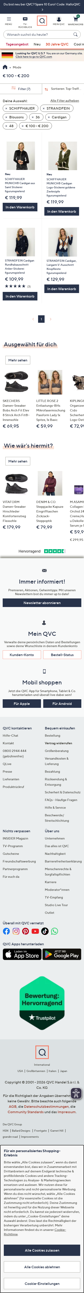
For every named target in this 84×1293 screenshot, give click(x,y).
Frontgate (40, 1130)
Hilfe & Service (55, 807)
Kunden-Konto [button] (22, 654)
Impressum (67, 1112)
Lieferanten (11, 779)
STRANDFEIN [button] (58, 108)
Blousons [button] (16, 117)
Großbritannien (35, 1071)
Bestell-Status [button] (62, 654)
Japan (63, 1071)
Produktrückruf (13, 787)
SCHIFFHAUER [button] (22, 108)
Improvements (30, 1136)
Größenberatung (57, 751)
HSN (6, 1130)
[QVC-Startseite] (5, 67)
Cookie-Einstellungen (42, 1283)
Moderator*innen (57, 889)
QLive (7, 764)
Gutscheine (11, 853)
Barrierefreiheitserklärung (63, 861)
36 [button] (37, 117)
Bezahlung (52, 771)
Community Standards (26, 1112)
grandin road (10, 1136)
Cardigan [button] (59, 117)
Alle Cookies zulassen (42, 1250)
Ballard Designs (21, 1130)
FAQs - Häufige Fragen (61, 800)
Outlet (49, 912)
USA (20, 1071)
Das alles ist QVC (57, 846)
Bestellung (52, 735)
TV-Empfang (54, 897)
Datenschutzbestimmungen (46, 1106)
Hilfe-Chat (10, 735)
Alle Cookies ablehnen (42, 1267)
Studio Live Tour (56, 905)
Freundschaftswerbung (19, 861)
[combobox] (37, 34)
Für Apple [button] (22, 703)
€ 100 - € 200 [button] (36, 126)
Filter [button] (23, 89)
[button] (8, 21)
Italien (52, 1071)
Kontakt (8, 743)
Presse (7, 771)
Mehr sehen (17, 360)
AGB (13, 1106)
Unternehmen (55, 838)
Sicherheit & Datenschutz (63, 792)
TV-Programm (13, 846)
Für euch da (11, 876)
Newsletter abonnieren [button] (42, 602)
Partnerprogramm (15, 869)
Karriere (50, 882)
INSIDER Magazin (15, 838)
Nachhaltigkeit (55, 853)
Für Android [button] (62, 703)
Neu (37, 44)
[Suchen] (76, 34)
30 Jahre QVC (57, 44)
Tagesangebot (17, 44)
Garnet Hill (56, 1130)
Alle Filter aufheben (64, 100)
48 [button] (11, 126)
